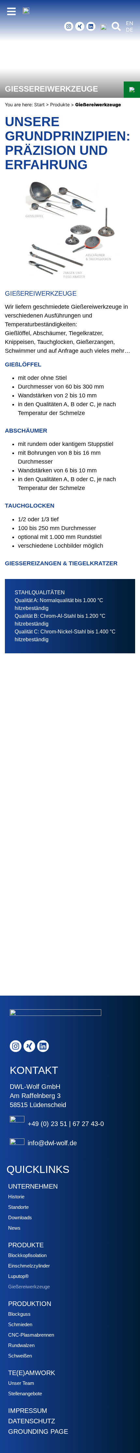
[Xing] (79, 26)
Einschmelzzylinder (29, 1265)
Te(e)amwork (31, 1372)
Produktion (29, 1303)
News (14, 1228)
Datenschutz (31, 1421)
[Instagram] (68, 26)
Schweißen (20, 1355)
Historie (16, 1196)
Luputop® (18, 1276)
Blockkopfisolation (27, 1255)
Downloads (20, 1217)
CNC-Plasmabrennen (31, 1335)
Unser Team (21, 1383)
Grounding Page (38, 1431)
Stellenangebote (25, 1393)
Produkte (60, 104)
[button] (116, 26)
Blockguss (19, 1314)
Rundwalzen (21, 1345)
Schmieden (20, 1324)
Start (39, 104)
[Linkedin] (90, 26)
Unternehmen (33, 1186)
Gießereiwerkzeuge (29, 1286)
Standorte (18, 1207)
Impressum (27, 1410)
